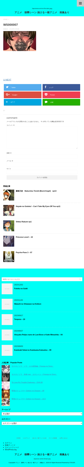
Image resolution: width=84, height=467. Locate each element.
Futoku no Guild (21, 288)
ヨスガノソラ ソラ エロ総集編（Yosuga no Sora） (33, 366)
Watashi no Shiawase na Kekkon (27, 304)
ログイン (8, 443)
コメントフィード (12, 447)
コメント (11, 125)
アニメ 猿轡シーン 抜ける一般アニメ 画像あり (42, 12)
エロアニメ (26, 438)
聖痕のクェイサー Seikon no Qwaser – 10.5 (29, 399)
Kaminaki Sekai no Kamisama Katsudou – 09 (32, 350)
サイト (9, 169)
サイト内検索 (53, 438)
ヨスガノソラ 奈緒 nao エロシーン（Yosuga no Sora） (34, 374)
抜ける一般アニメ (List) (39, 438)
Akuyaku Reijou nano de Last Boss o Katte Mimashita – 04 (38, 335)
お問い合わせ (63, 438)
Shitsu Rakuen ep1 (24, 222)
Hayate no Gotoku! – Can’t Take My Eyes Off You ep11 (38, 206)
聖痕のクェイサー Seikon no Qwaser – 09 (28, 391)
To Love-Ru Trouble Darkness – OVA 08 (27, 382)
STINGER (72, 462)
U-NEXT (7, 80)
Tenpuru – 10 (19, 319)
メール (10, 161)
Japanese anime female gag (42, 459)
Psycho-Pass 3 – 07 (24, 252)
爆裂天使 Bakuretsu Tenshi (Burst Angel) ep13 (36, 191)
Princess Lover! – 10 (24, 237)
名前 (9, 153)
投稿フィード (10, 445)
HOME (18, 438)
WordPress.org (11, 450)
